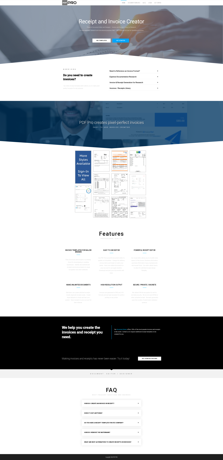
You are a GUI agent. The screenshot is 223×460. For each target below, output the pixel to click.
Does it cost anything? (93, 413)
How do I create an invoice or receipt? (99, 403)
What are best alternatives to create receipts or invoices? (107, 442)
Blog (144, 3)
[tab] (133, 71)
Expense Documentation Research (123, 77)
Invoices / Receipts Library (120, 88)
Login (150, 3)
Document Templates (134, 3)
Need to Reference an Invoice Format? (125, 71)
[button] (101, 41)
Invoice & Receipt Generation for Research (126, 82)
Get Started (157, 3)
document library (122, 329)
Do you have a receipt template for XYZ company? (103, 423)
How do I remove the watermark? (97, 432)
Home (123, 3)
